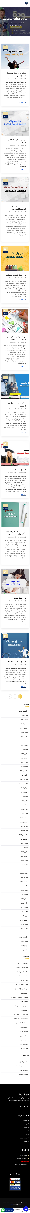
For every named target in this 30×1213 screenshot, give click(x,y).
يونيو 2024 (24, 792)
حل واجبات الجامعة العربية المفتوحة (16, 141)
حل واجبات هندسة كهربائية (16, 275)
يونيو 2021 (24, 946)
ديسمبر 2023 (23, 818)
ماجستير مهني (23, 1044)
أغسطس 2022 (23, 886)
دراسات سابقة (23, 1031)
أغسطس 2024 (23, 783)
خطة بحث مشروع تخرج (21, 1023)
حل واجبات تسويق (19, 469)
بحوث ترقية (24, 980)
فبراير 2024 (24, 809)
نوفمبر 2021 (23, 924)
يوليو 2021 (24, 941)
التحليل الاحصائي (22, 976)
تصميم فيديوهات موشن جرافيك (18, 997)
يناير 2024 (24, 813)
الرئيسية (25, 1120)
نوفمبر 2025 (23, 732)
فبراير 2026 (24, 724)
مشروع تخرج (24, 1048)
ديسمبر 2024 (23, 766)
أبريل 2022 (24, 903)
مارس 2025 (24, 758)
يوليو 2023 (24, 839)
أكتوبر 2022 (24, 877)
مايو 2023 (24, 847)
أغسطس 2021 (23, 937)
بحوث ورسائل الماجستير (21, 989)
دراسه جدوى (23, 1036)
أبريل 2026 (24, 715)
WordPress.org (23, 1074)
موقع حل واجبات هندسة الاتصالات (17, 404)
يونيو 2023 (24, 843)
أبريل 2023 (24, 852)
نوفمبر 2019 (23, 950)
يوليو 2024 (24, 788)
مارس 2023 (24, 856)
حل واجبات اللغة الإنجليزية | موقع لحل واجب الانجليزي (16, 532)
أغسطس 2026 (23, 711)
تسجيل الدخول (23, 1062)
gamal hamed (21, 79)
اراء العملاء (24, 1134)
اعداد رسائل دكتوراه (21, 967)
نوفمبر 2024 (23, 771)
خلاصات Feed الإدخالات (21, 1066)
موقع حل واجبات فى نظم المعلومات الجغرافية (16, 338)
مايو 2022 (24, 899)
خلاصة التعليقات (22, 1070)
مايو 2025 (24, 749)
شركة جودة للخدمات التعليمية (16, 23)
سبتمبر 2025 (23, 741)
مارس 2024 (24, 805)
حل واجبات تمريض (19, 598)
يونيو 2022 (24, 894)
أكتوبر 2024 (24, 775)
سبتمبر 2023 (23, 830)
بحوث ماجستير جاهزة (21, 984)
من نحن (25, 1124)
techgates (10, 1204)
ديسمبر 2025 (23, 728)
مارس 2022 (24, 907)
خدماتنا (25, 1127)
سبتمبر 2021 (23, 933)
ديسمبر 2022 (23, 869)
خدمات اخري (23, 1010)
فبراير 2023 (24, 860)
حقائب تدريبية (23, 1001)
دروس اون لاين (23, 1040)
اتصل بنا (25, 1141)
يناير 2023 (24, 864)
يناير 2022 (24, 916)
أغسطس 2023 (23, 835)
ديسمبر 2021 (23, 920)
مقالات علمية (23, 1138)
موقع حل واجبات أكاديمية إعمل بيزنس (16, 74)
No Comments (11, 79)
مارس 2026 (24, 719)
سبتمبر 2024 (23, 779)
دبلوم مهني (23, 1027)
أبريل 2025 (24, 754)
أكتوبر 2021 (24, 928)
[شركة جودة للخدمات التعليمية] (26, 3)
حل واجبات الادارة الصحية (17, 661)
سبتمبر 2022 (23, 882)
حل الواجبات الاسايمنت (21, 1006)
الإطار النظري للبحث (22, 972)
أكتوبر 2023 (24, 826)
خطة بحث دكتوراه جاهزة (20, 1014)
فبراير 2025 (24, 762)
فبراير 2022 (24, 911)
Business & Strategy (21, 963)
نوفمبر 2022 (23, 873)
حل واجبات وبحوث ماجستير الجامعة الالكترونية (16, 207)
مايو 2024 (24, 796)
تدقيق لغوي (23, 993)
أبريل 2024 (24, 800)
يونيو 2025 (24, 745)
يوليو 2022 (24, 890)
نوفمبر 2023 (23, 822)
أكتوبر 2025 (24, 736)
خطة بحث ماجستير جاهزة (20, 1018)
